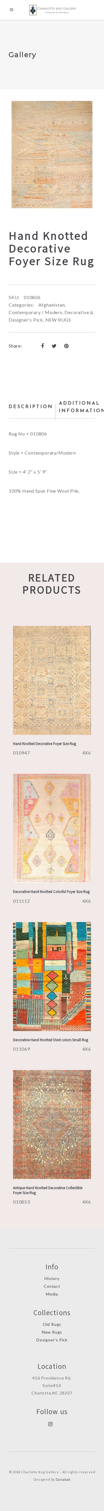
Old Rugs (52, 1324)
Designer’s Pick (52, 1339)
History (52, 1278)
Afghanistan (51, 304)
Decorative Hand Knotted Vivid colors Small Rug (50, 1039)
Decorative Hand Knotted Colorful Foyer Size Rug (51, 891)
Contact (52, 1286)
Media (52, 1294)
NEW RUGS (58, 319)
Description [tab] (31, 407)
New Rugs (52, 1332)
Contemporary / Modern (35, 312)
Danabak (63, 1479)
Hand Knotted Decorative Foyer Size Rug (44, 743)
